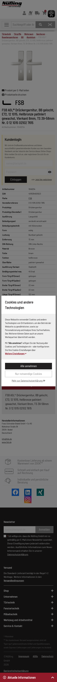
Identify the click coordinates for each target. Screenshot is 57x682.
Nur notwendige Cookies (28, 373)
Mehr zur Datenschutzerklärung (27, 380)
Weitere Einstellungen (15, 353)
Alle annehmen (28, 366)
